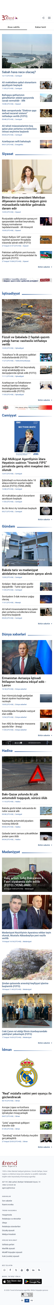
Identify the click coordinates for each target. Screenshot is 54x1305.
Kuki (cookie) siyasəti (10, 1256)
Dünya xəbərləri (14, 634)
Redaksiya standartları (11, 1226)
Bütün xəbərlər (44, 267)
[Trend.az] (10, 18)
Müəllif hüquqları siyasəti (12, 1252)
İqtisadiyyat (11, 293)
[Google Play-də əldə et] (33, 1281)
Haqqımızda (7, 1215)
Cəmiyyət (9, 415)
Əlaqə (4, 1223)
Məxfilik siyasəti (8, 1248)
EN (22, 1300)
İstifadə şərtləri (8, 1244)
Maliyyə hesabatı (9, 1234)
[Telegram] (27, 1270)
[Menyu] (49, 18)
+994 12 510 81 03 (9, 1185)
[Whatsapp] (4, 1270)
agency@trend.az (8, 1188)
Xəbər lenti (40, 27)
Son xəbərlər (7, 1201)
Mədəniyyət (11, 852)
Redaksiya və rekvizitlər (11, 1219)
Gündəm (8, 526)
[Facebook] (10, 1270)
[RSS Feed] (39, 1270)
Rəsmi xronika (8, 1204)
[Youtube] (21, 1270)
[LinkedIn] (33, 1270)
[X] (16, 1270)
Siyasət (7, 154)
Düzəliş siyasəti (8, 1230)
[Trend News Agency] (9, 1163)
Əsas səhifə (14, 27)
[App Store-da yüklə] (12, 1281)
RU (32, 1300)
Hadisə (7, 751)
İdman (7, 1050)
